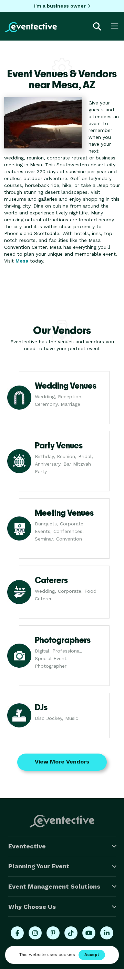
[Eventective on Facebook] (17, 932)
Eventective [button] (27, 846)
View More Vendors (62, 761)
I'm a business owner (60, 6)
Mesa (22, 261)
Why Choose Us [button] (32, 906)
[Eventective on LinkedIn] (106, 932)
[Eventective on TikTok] (71, 932)
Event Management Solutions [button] (54, 886)
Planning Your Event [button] (39, 866)
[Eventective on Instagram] (35, 932)
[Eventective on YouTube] (88, 932)
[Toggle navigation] (114, 26)
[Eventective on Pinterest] (53, 932)
